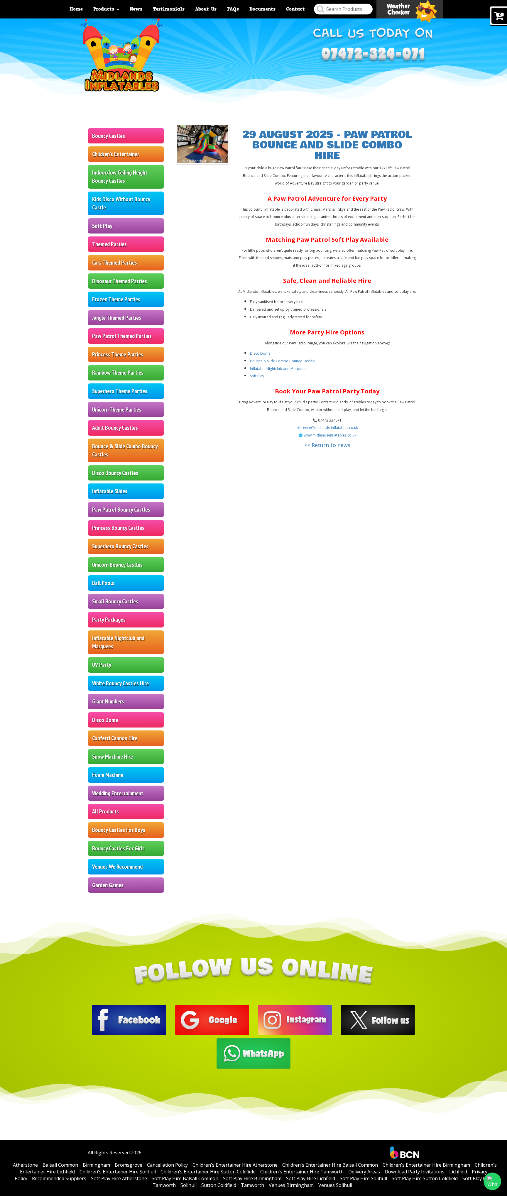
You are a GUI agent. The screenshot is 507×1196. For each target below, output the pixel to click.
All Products (105, 811)
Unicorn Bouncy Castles (117, 565)
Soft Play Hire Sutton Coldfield (425, 1178)
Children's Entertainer (115, 154)
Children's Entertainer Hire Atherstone (235, 1165)
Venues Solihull (335, 1185)
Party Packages (109, 619)
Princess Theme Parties (117, 354)
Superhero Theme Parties (119, 391)
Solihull (188, 1185)
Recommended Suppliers (59, 1178)
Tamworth (252, 1185)
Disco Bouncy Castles (115, 473)
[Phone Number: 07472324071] (373, 56)
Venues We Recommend (117, 866)
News (136, 9)
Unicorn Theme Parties (116, 409)
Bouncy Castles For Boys (118, 830)
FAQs (233, 9)
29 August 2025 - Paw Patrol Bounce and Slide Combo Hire (327, 145)
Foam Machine (107, 775)
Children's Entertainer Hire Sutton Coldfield (208, 1171)
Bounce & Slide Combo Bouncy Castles (125, 450)
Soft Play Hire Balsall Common (185, 1178)
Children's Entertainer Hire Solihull (118, 1171)
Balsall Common (60, 1165)
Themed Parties (109, 244)
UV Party (101, 665)
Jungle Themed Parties (116, 318)
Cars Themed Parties (114, 262)
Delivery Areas (364, 1171)
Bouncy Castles (108, 136)
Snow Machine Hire (112, 756)
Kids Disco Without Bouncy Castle (121, 203)
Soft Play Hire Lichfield (310, 1178)
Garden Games (108, 885)
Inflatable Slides (109, 491)
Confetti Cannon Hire (114, 738)
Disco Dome (105, 720)
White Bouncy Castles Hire (120, 683)
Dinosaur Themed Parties (119, 281)
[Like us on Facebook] (129, 1019)
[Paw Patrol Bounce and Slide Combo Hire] (202, 144)
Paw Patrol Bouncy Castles (121, 509)
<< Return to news (327, 445)
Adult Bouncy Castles (115, 428)
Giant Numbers (108, 701)
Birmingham (96, 1165)
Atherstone (25, 1165)
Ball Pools (103, 583)
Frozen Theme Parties (116, 299)
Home (76, 9)
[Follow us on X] (378, 1019)
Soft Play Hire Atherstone (119, 1178)
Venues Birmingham (291, 1185)
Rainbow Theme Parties (117, 372)
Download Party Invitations (415, 1171)
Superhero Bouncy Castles (120, 546)
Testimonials (169, 9)
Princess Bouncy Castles (118, 528)
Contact (295, 9)
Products (104, 9)
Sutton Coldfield (218, 1185)
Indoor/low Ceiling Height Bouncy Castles (119, 177)
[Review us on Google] (212, 1019)
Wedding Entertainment (117, 793)
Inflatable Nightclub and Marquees (118, 642)
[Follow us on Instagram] (295, 1019)
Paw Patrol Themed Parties (122, 336)
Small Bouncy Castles (115, 601)
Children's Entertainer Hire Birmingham (426, 1165)
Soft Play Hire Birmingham (252, 1178)
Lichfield (458, 1171)
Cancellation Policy (167, 1165)
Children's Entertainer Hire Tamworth (302, 1171)
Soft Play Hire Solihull (363, 1178)
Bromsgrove (128, 1165)
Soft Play (102, 226)
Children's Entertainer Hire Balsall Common (330, 1165)
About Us (206, 9)
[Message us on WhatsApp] (253, 1053)
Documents (262, 9)
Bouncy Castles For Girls (118, 848)
